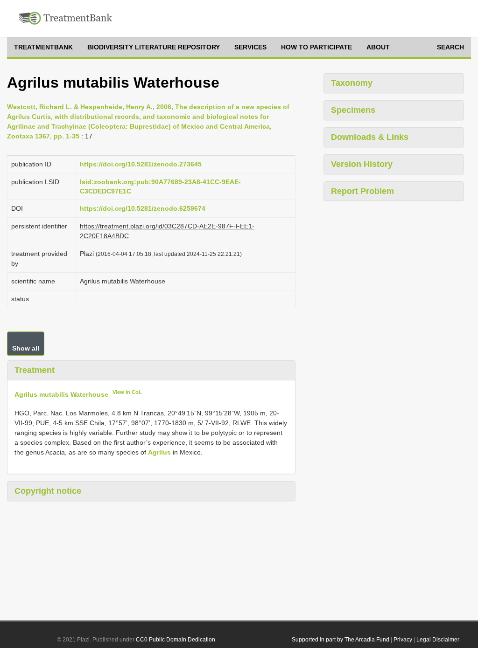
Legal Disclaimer (437, 639)
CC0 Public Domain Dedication (175, 639)
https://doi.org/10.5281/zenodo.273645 (141, 164)
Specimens (353, 110)
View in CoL (127, 392)
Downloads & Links (369, 137)
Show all (25, 348)
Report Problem (362, 191)
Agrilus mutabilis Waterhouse (61, 394)
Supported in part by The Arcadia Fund (340, 639)
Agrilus (159, 452)
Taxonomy (352, 83)
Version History (362, 164)
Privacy (403, 639)
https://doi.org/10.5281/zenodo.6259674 (142, 208)
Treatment (34, 370)
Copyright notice (47, 491)
